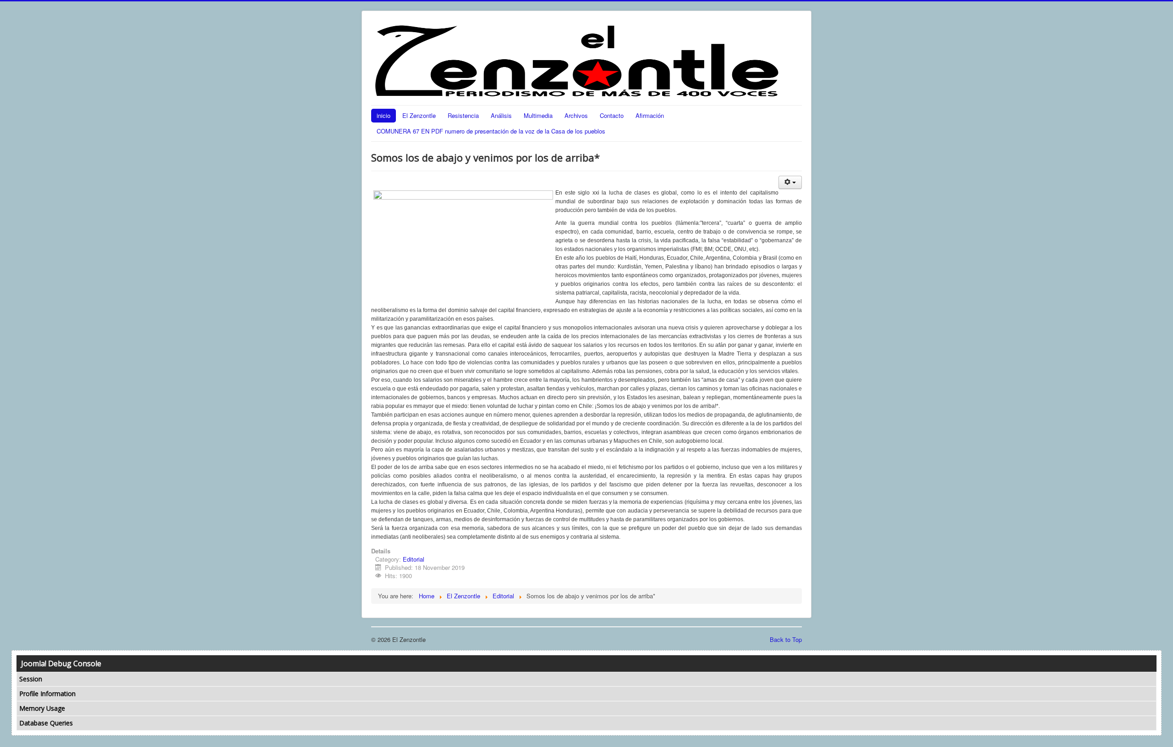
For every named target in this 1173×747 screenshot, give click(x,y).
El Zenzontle (419, 115)
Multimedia (538, 115)
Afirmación (650, 115)
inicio (383, 115)
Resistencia (463, 115)
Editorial (413, 559)
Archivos (576, 115)
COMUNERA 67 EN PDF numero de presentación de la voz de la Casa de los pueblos (491, 131)
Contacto (612, 115)
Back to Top (786, 639)
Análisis (501, 115)
